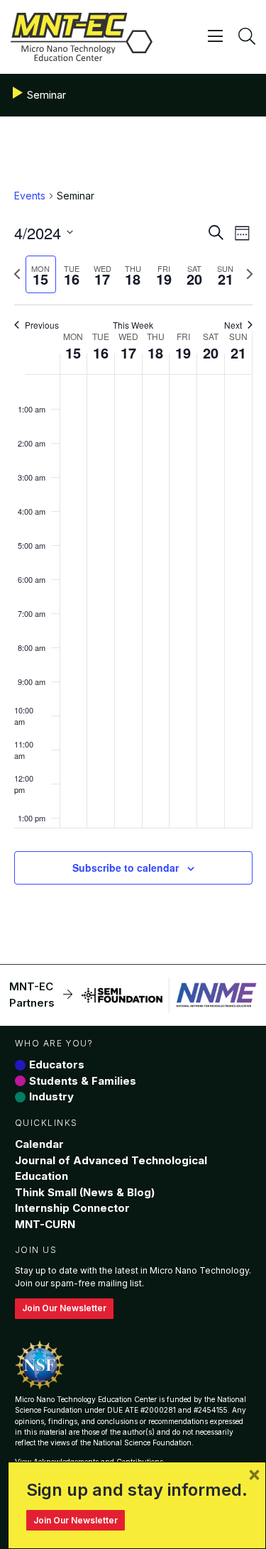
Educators (56, 1064)
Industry (51, 1096)
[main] (133, 553)
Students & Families (82, 1081)
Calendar (39, 1144)
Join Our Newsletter (64, 1308)
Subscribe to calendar (125, 867)
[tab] (41, 274)
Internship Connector (72, 1208)
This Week (133, 325)
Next (233, 325)
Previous (42, 325)
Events (29, 196)
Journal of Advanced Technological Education (111, 1168)
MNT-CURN (45, 1224)
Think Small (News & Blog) (85, 1192)
